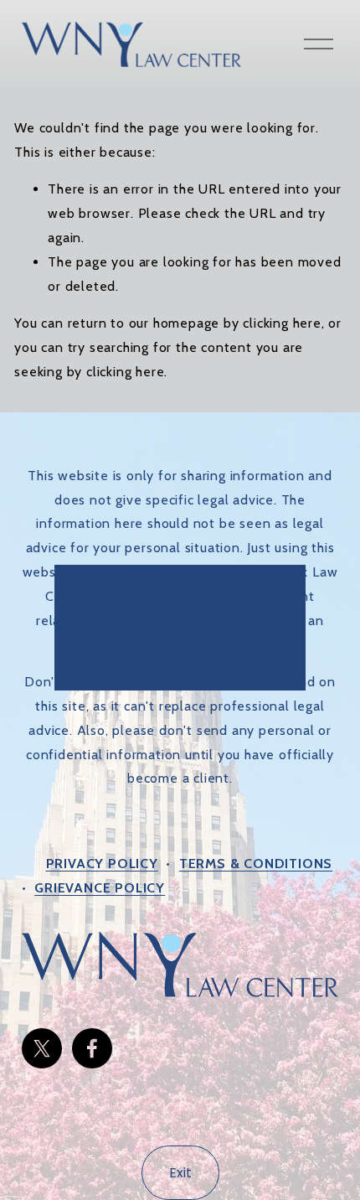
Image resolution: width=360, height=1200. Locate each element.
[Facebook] (92, 1048)
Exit (180, 1172)
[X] (42, 1048)
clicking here (282, 323)
